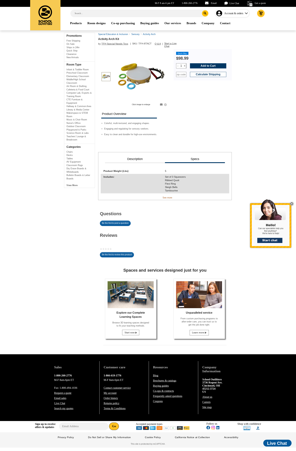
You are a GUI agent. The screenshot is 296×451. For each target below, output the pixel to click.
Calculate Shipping (208, 74)
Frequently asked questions (167, 396)
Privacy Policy (66, 437)
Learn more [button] (198, 332)
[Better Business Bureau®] (258, 427)
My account (110, 392)
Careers (206, 402)
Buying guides (161, 385)
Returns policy (111, 403)
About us (207, 396)
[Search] (205, 13)
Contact (117, 387)
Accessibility (231, 437)
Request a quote (62, 392)
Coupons (158, 401)
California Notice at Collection (192, 437)
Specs (195, 159)
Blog (155, 375)
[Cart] (261, 13)
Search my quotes (63, 408)
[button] (272, 225)
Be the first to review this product (118, 255)
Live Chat (234, 3)
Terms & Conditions (115, 408)
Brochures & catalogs (164, 380)
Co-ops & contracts (163, 390)
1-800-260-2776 (190, 3)
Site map (207, 407)
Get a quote (260, 3)
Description (135, 159)
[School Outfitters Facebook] (208, 428)
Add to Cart (208, 65)
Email (214, 3)
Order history (111, 398)
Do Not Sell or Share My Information (109, 437)
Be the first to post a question (115, 223)
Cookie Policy (153, 437)
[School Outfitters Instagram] (213, 428)
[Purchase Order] (173, 428)
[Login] (219, 13)
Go (114, 426)
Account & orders (233, 13)
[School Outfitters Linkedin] (217, 428)
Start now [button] (130, 332)
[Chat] (227, 3)
